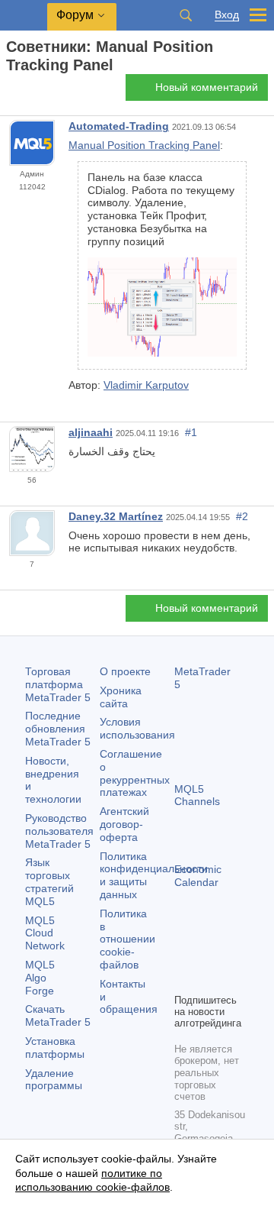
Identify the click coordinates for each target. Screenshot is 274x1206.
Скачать (58, 1015)
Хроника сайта (121, 697)
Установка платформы (54, 1047)
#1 (191, 432)
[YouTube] (183, 979)
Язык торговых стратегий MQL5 (49, 881)
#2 (242, 516)
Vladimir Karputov (146, 385)
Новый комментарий (206, 87)
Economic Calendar (197, 875)
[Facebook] (183, 955)
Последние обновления (58, 729)
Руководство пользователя (59, 831)
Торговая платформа (58, 684)
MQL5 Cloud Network (45, 933)
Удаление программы (53, 1079)
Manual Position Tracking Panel (144, 145)
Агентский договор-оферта (124, 824)
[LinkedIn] (208, 979)
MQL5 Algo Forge (40, 978)
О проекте (125, 671)
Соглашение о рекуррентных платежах (135, 773)
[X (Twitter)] (232, 955)
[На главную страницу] (10, 92)
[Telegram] (208, 955)
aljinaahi (90, 432)
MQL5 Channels (197, 795)
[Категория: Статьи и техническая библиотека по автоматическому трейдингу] (29, 92)
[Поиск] (186, 15)
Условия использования (137, 728)
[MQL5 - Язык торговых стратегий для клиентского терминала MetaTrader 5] (23, 15)
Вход (227, 15)
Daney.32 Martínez (115, 516)
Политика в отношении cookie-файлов (127, 939)
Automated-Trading (118, 126)
